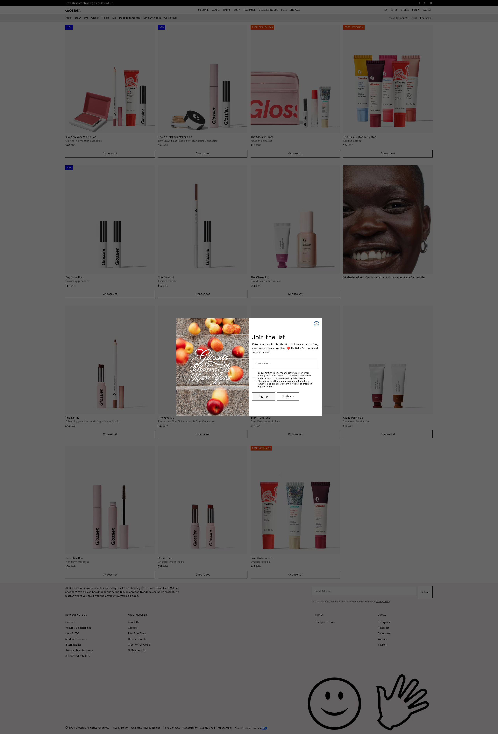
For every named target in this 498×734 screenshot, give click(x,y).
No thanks (288, 396)
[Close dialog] (316, 323)
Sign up (263, 396)
